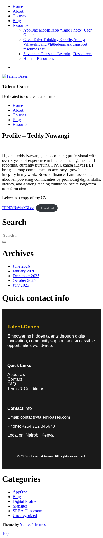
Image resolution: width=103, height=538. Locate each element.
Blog (17, 20)
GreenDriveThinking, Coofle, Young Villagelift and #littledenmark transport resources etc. (55, 44)
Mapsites (20, 506)
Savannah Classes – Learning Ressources (57, 53)
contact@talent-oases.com (45, 417)
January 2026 (24, 271)
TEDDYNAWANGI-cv (18, 208)
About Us (16, 374)
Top (5, 533)
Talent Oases (15, 86)
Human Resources (38, 58)
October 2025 (24, 280)
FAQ (11, 384)
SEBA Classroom (27, 511)
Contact (14, 379)
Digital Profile (24, 501)
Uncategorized (25, 515)
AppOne (20, 492)
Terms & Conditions (25, 388)
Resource (20, 25)
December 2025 (26, 275)
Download (46, 208)
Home (18, 6)
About (18, 11)
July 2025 (21, 285)
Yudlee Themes (33, 524)
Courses (19, 16)
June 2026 (21, 266)
